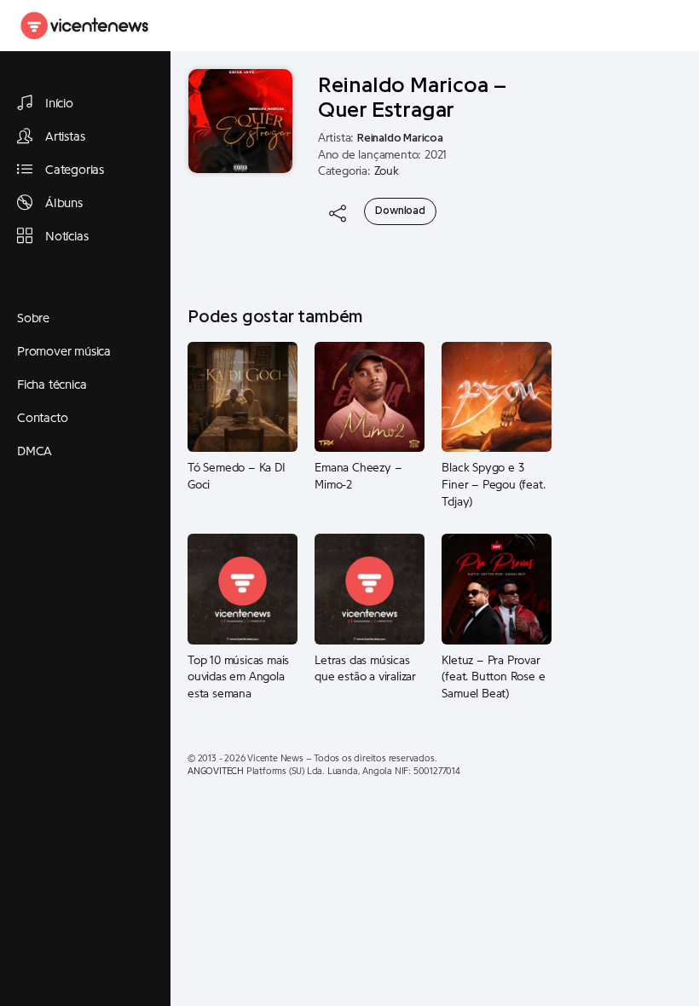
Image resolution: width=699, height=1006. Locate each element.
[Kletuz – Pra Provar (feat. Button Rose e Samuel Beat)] (497, 588)
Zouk (386, 171)
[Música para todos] (85, 25)
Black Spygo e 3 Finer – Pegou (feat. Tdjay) (493, 484)
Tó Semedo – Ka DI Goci (237, 476)
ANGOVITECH (216, 771)
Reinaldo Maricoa (400, 138)
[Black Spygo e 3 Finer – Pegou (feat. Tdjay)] (497, 396)
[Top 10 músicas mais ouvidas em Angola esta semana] (243, 588)
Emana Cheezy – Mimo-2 (358, 476)
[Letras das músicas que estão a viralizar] (370, 588)
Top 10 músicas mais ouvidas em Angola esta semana (238, 677)
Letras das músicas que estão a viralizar (365, 669)
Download (400, 210)
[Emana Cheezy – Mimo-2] (370, 396)
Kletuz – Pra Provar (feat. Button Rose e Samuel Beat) (493, 677)
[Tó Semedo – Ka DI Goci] (243, 396)
